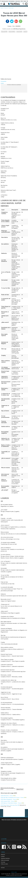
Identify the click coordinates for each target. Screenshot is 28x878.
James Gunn (17, 1)
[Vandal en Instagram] (14, 846)
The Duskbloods (12, 1)
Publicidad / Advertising (5, 858)
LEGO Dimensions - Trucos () (8, 795)
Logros (2, 83)
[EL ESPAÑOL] (26, 3)
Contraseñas (3, 81)
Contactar (3, 856)
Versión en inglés (14, 872)
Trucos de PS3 (4, 31)
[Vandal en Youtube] (19, 846)
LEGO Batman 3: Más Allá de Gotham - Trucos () (12, 803)
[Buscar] (23, 4)
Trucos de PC (19, 31)
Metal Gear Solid (5, 1)
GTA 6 (22, 1)
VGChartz (3, 867)
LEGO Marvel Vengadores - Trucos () (10, 799)
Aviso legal (3, 862)
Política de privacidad (5, 860)
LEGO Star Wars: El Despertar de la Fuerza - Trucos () (14, 797)
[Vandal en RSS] (24, 846)
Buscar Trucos (20, 789)
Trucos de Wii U (12, 31)
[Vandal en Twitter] (9, 846)
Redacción (3, 854)
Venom (25, 1)
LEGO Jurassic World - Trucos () (9, 801)
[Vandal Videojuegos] (14, 3)
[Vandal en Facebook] (4, 846)
